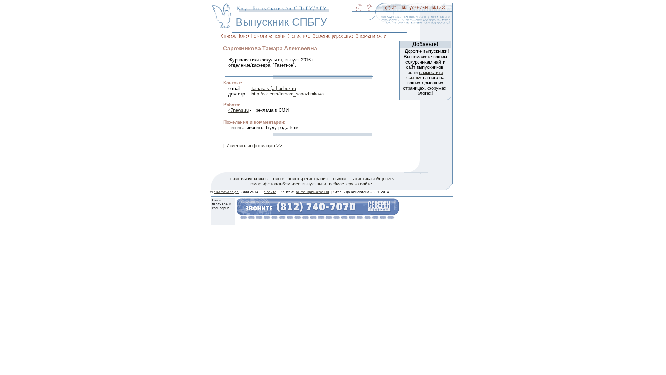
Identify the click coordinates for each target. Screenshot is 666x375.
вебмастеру (341, 183)
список (278, 178)
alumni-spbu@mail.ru (312, 192)
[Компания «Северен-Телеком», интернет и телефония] (318, 217)
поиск (293, 178)
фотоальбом (277, 183)
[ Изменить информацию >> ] (254, 145)
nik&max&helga (226, 192)
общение (383, 178)
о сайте (364, 183)
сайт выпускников (249, 178)
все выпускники (309, 183)
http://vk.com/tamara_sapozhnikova (287, 94)
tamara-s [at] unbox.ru (273, 88)
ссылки (338, 178)
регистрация (315, 178)
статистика (360, 178)
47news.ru (238, 110)
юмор (255, 183)
